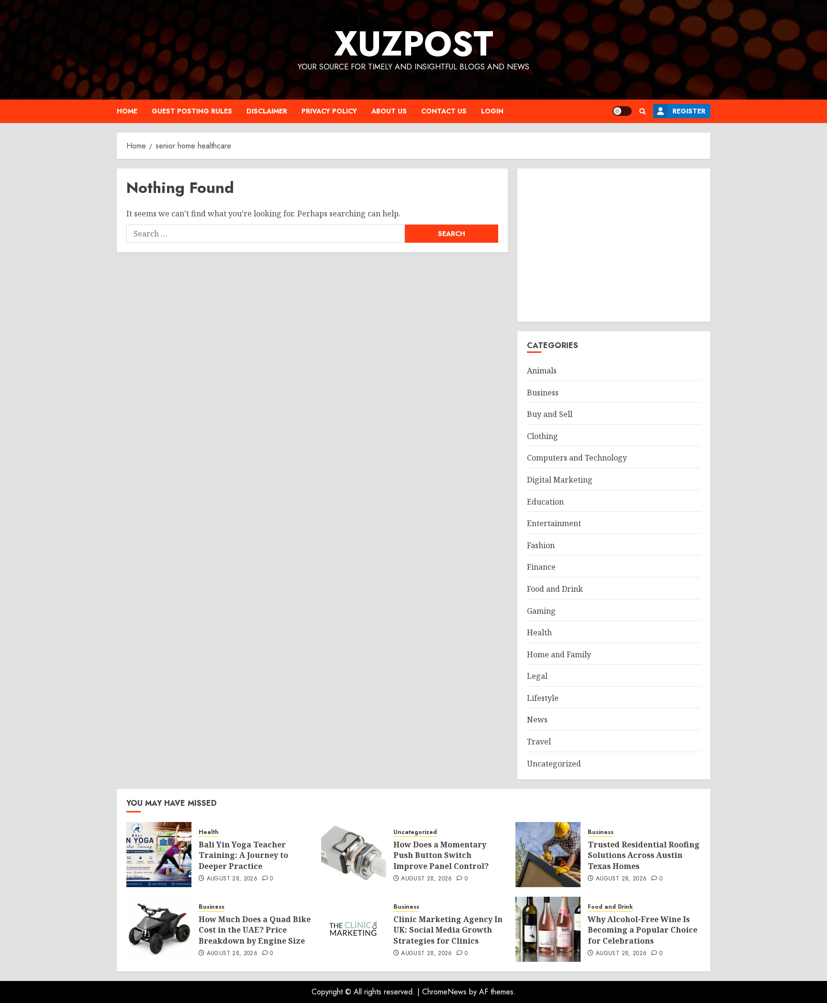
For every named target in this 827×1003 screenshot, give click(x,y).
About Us (389, 111)
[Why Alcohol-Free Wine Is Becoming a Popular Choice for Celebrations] (548, 929)
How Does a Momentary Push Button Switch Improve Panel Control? (441, 855)
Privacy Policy (329, 111)
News (537, 719)
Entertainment (554, 523)
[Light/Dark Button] (622, 111)
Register (688, 111)
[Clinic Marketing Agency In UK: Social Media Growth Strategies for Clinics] (353, 929)
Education (545, 501)
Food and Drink (555, 589)
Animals (542, 370)
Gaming (541, 611)
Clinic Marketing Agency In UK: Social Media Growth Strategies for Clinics (448, 930)
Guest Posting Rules (192, 111)
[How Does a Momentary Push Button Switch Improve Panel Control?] (353, 854)
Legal (537, 676)
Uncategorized (554, 763)
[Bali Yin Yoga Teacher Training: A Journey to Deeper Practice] (158, 854)
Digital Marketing (559, 479)
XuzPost (413, 43)
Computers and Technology (577, 457)
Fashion (541, 545)
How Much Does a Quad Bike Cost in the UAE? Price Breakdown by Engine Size (255, 930)
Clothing (542, 436)
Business (543, 392)
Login (492, 111)
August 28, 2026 (232, 879)
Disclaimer (266, 111)
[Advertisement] (614, 245)
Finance (541, 567)
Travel (539, 741)
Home (127, 111)
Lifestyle (543, 698)
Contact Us (444, 111)
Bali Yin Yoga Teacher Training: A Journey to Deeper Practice (243, 855)
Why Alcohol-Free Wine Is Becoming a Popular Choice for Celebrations (642, 930)
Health (539, 632)
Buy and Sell (549, 414)
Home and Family (559, 654)
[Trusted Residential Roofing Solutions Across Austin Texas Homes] (548, 854)
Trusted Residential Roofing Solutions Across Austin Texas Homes (644, 855)
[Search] (642, 111)
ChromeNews (444, 991)
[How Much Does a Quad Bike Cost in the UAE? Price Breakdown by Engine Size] (158, 929)
